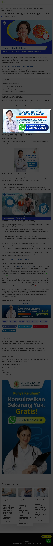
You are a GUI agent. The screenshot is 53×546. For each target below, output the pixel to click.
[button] (26, 273)
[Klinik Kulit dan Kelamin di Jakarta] (26, 121)
